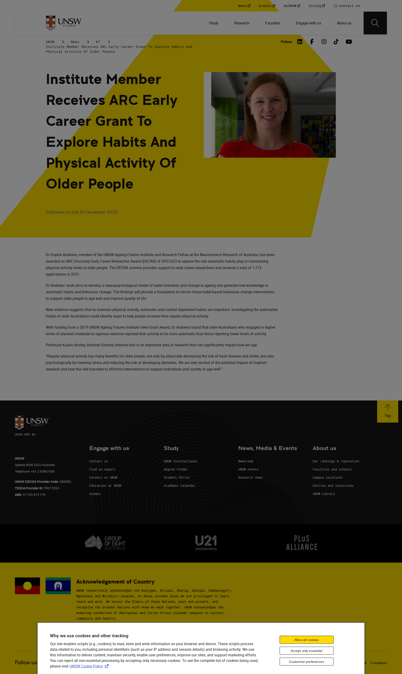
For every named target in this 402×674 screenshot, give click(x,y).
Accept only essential (306, 651)
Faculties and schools (332, 469)
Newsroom (245, 461)
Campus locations (327, 477)
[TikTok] (336, 41)
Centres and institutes (333, 485)
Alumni (94, 493)
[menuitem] (214, 23)
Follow (286, 42)
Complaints (378, 663)
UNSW (50, 42)
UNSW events (248, 469)
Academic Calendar (179, 485)
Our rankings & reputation (336, 461)
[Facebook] (312, 41)
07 (98, 42)
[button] (387, 411)
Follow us (26, 662)
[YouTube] (348, 41)
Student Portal (177, 477)
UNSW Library (324, 493)
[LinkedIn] (300, 41)
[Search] (375, 23)
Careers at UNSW (103, 477)
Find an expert (102, 469)
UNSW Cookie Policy (90, 665)
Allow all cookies (306, 640)
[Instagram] (324, 41)
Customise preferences (306, 662)
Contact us (98, 461)
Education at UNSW (105, 485)
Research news (250, 477)
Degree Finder (176, 469)
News (75, 42)
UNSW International (180, 461)
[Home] (63, 23)
